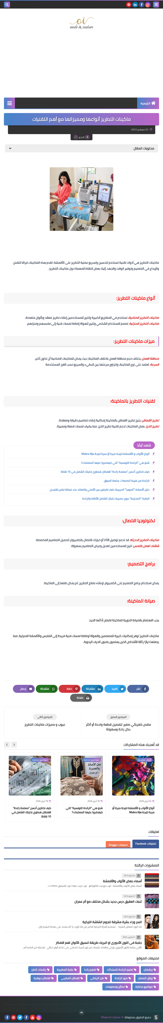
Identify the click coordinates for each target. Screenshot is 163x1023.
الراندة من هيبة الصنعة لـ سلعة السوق (126, 480)
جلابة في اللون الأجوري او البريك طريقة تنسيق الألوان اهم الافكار (99, 943)
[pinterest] (129, 4)
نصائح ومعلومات (115, 986)
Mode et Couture (110, 1017)
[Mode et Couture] (81, 23)
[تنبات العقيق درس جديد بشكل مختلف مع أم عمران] (152, 901)
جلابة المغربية (65, 969)
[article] (45, 720)
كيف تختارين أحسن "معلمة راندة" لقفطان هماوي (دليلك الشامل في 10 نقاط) (105, 471)
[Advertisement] (81, 66)
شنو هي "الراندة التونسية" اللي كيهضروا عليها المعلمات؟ (115, 462)
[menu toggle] (156, 5)
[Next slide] (7, 745)
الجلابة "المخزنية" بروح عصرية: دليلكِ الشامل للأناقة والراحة (115, 498)
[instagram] (148, 4)
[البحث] (7, 5)
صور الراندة (121, 978)
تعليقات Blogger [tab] (118, 845)
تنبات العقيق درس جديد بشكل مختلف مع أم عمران (108, 901)
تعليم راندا (90, 969)
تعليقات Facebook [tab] (145, 843)
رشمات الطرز (38, 969)
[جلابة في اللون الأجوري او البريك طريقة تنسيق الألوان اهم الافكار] (152, 942)
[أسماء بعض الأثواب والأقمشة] (152, 880)
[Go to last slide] (14, 745)
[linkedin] (135, 4)
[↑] (81, 1012)
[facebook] (141, 4)
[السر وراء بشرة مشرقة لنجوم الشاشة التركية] (152, 921)
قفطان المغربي (70, 978)
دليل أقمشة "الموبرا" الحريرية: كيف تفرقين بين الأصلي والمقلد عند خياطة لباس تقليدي (99, 489)
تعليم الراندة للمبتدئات (120, 969)
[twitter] (20, 1017)
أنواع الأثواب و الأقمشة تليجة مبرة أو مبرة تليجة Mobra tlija (115, 453)
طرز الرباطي (97, 978)
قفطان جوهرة (42, 978)
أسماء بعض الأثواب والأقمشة (122, 881)
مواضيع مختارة (144, 986)
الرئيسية (145, 103)
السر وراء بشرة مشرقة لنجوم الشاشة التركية (112, 922)
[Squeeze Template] (156, 1017)
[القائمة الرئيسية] (9, 103)
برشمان (148, 969)
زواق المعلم (145, 978)
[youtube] (32, 1017)
